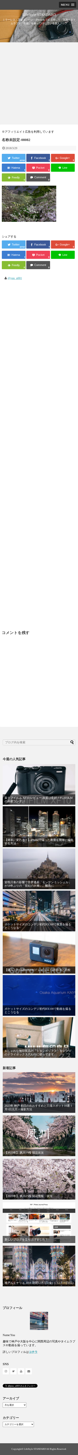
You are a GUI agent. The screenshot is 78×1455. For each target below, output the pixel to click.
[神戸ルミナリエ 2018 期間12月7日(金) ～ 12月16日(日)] (39, 1266)
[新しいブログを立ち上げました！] (39, 1222)
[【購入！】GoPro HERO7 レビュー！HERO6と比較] (39, 953)
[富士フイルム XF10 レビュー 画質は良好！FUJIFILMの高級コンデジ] (39, 784)
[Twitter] (13, 1371)
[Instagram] (6, 1371)
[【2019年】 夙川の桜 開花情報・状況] (39, 1179)
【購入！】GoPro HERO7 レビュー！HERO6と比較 (38, 969)
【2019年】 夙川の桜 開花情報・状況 (28, 1196)
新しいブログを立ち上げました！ (26, 1239)
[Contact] (29, 1371)
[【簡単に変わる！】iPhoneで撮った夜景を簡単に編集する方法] (39, 826)
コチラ (33, 1351)
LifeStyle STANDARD (39, 14)
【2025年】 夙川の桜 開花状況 (24, 1152)
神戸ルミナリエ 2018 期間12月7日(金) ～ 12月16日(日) (39, 1282)
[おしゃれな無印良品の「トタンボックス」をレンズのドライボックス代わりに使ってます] (39, 1037)
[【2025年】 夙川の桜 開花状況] (39, 1136)
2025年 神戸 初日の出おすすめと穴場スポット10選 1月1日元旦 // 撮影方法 (38, 1107)
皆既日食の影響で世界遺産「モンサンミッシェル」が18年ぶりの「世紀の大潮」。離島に (38, 884)
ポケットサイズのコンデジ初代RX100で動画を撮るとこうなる (38, 1010)
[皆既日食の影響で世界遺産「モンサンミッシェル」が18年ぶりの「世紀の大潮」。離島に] (39, 869)
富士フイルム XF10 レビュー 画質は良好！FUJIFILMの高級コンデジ (39, 799)
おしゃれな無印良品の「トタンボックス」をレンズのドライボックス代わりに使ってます (38, 1052)
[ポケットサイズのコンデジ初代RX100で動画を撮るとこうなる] (39, 995)
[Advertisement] (39, 83)
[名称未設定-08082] (14, 168)
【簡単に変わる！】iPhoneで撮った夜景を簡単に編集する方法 (39, 841)
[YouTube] (21, 1371)
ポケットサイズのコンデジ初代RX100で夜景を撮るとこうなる (38, 926)
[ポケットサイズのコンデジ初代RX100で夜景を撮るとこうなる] (39, 911)
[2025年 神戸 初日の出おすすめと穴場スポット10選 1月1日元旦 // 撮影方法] (39, 1092)
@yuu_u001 (15, 278)
